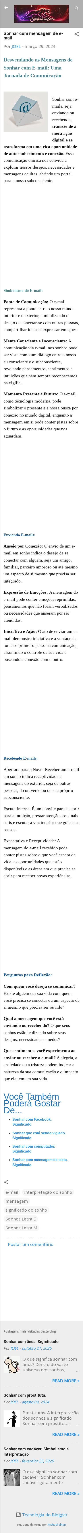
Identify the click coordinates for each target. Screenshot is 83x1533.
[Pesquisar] (76, 9)
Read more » (65, 1381)
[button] (76, 34)
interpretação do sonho (48, 1192)
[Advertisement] (41, 230)
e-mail (12, 1192)
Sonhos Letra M (21, 1228)
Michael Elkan (57, 1525)
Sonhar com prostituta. (25, 1395)
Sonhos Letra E (21, 1219)
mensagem (17, 1201)
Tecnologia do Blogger (44, 1515)
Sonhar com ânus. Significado (31, 1341)
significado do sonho (26, 1210)
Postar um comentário (31, 1244)
